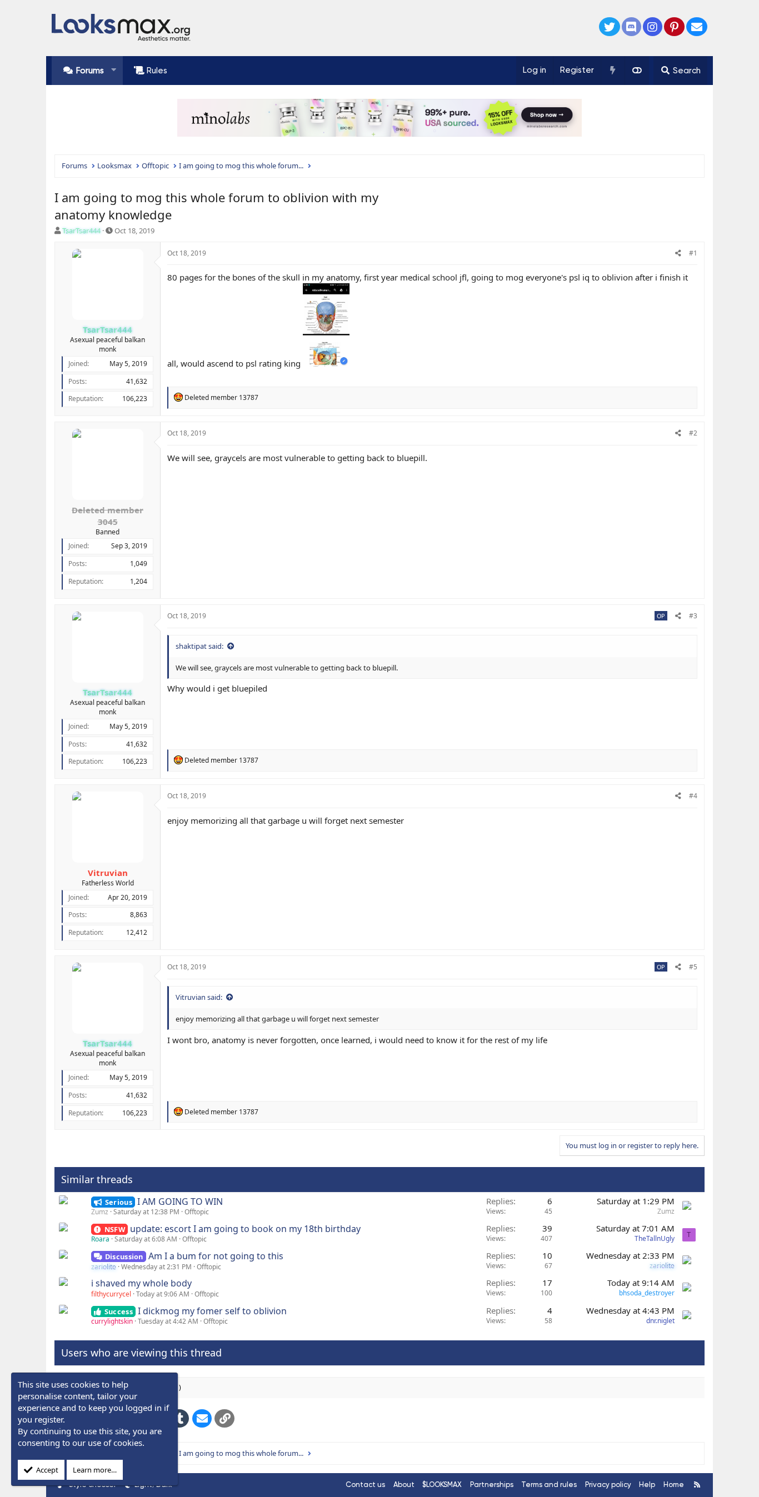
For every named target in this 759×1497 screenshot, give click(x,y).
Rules (157, 71)
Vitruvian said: (199, 997)
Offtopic (196, 1211)
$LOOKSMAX (442, 1484)
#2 (693, 433)
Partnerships (491, 1484)
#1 (693, 253)
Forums (90, 71)
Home (673, 1484)
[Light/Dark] (637, 70)
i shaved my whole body (141, 1283)
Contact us (365, 1484)
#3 (693, 615)
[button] (113, 70)
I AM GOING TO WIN (180, 1201)
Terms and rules (549, 1484)
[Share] (678, 253)
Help (647, 1484)
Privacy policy (608, 1484)
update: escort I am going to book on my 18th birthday (245, 1229)
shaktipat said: (199, 646)
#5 (693, 967)
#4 (693, 795)
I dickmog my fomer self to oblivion (212, 1311)
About (404, 1484)
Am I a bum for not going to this (215, 1256)
